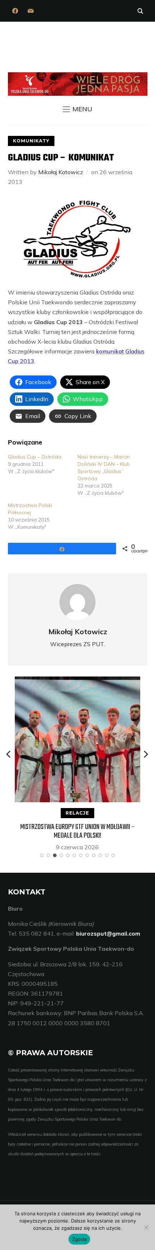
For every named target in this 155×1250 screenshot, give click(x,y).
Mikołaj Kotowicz (60, 172)
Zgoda (79, 1239)
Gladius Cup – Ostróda (34, 457)
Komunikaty (31, 140)
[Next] (146, 754)
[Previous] (9, 754)
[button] (77, 109)
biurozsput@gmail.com (108, 933)
